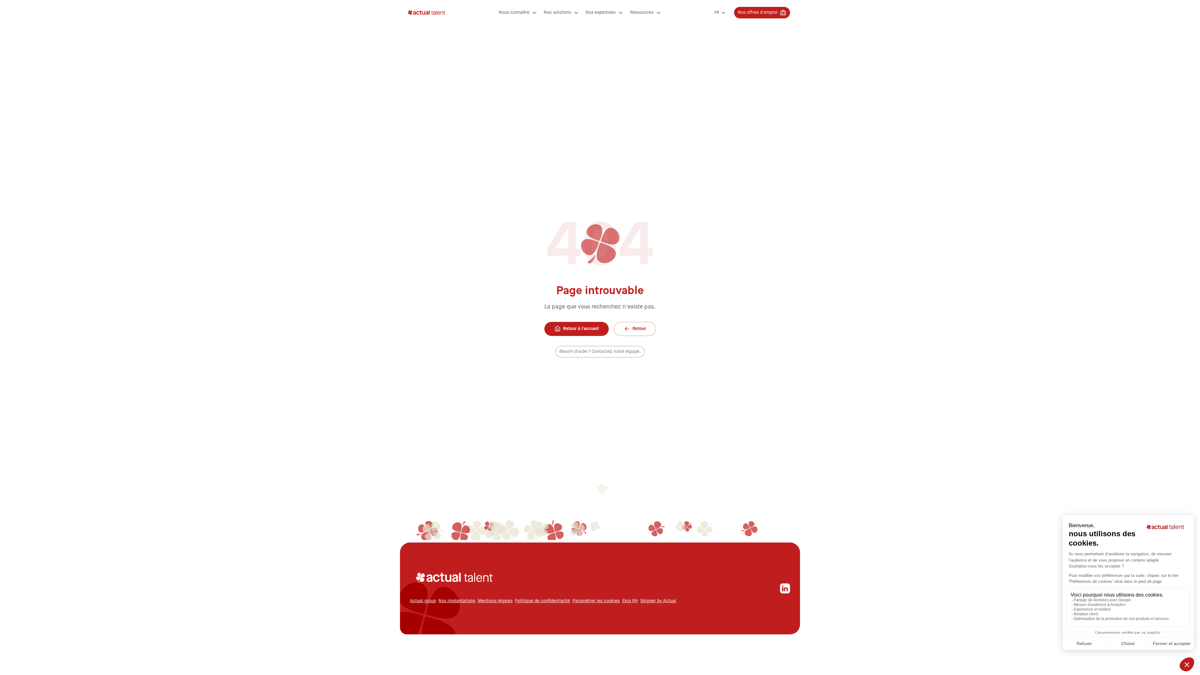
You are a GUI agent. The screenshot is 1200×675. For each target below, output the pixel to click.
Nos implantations (456, 601)
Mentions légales (495, 601)
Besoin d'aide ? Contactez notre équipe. (600, 351)
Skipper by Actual (658, 601)
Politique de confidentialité (542, 601)
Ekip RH (630, 601)
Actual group (423, 601)
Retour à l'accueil (581, 329)
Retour (639, 329)
